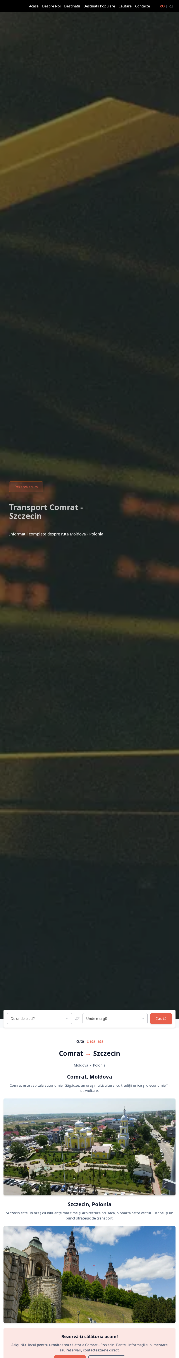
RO (162, 6)
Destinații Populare (99, 6)
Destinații (72, 6)
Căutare (126, 6)
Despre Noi (52, 6)
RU (171, 6)
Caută (161, 1018)
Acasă (34, 6)
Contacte (142, 6)
